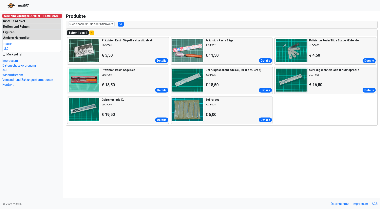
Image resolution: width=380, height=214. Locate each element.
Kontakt (8, 84)
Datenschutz (340, 204)
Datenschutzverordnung (19, 65)
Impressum (10, 61)
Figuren (8, 32)
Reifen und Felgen (16, 27)
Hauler (8, 44)
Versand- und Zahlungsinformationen (27, 80)
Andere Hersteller (16, 38)
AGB (5, 70)
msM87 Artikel (14, 21)
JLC (6, 48)
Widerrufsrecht (12, 75)
